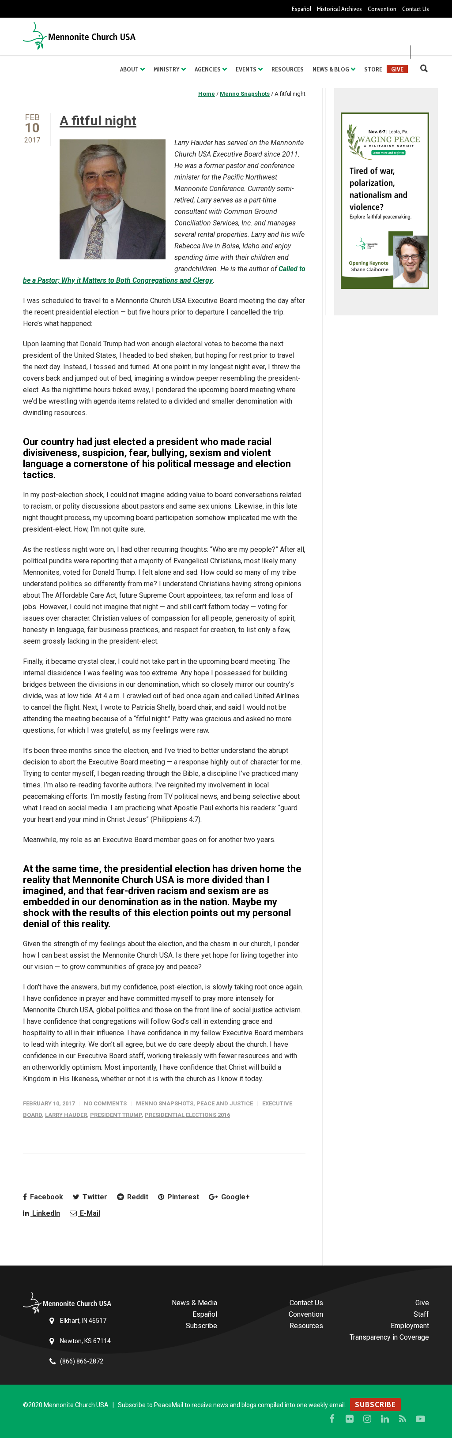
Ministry (167, 69)
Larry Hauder (66, 1115)
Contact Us (415, 9)
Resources (287, 69)
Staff (421, 1314)
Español (301, 9)
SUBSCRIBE (375, 1404)
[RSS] (402, 1419)
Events (246, 69)
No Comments (105, 1103)
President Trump (116, 1115)
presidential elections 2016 (187, 1115)
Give (397, 69)
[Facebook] (332, 1419)
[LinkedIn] (385, 1419)
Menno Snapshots (164, 1103)
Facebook (45, 1197)
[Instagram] (367, 1419)
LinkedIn (45, 1213)
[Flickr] (349, 1419)
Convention (382, 9)
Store (373, 69)
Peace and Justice (224, 1103)
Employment (410, 1326)
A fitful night (98, 120)
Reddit (136, 1197)
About (129, 69)
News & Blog (331, 69)
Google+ (234, 1197)
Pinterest (182, 1197)
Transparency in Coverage (389, 1337)
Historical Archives (339, 9)
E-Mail (89, 1213)
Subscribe (201, 1326)
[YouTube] (420, 1419)
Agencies (208, 69)
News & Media (194, 1303)
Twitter (94, 1197)
